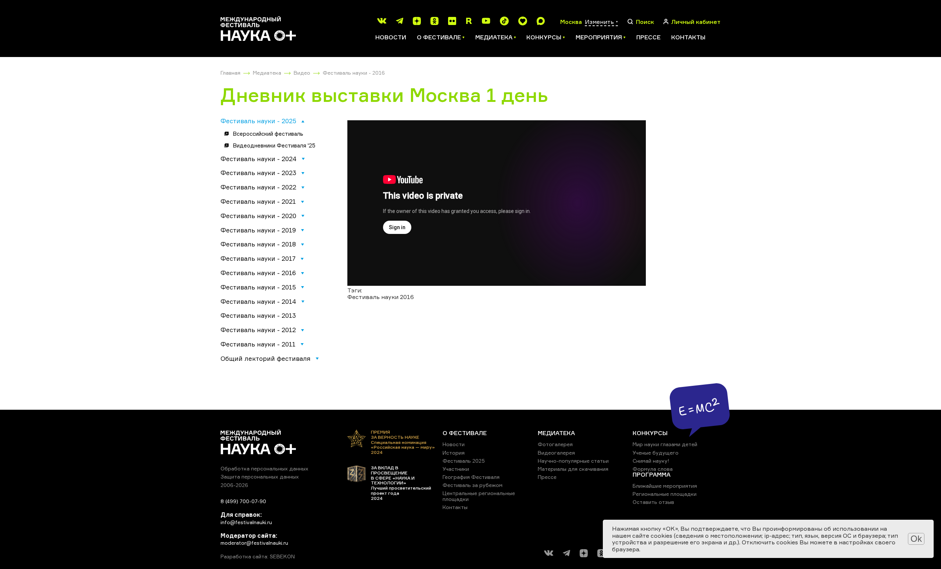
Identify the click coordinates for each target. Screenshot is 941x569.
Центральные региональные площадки (479, 496)
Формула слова (653, 469)
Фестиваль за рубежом (472, 485)
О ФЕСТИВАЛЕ (465, 433)
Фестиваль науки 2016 (380, 296)
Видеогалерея (556, 452)
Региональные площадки (665, 494)
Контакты (688, 37)
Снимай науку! (651, 461)
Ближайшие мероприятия (665, 486)
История (454, 452)
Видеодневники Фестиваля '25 (274, 145)
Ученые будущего (656, 452)
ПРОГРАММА (651, 474)
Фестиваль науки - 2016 (354, 73)
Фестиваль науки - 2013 (258, 315)
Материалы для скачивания (573, 469)
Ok (916, 539)
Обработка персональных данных (264, 468)
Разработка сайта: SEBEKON (258, 556)
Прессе (648, 37)
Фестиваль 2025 (464, 461)
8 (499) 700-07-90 (243, 501)
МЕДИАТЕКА (556, 433)
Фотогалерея (555, 444)
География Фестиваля (471, 477)
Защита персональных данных (260, 476)
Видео (302, 73)
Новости (390, 37)
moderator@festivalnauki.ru (254, 543)
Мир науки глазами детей (665, 444)
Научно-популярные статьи (573, 461)
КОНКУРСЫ (650, 433)
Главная (230, 73)
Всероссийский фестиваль (268, 133)
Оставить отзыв (653, 502)
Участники (456, 469)
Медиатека (267, 73)
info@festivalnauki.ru (246, 522)
